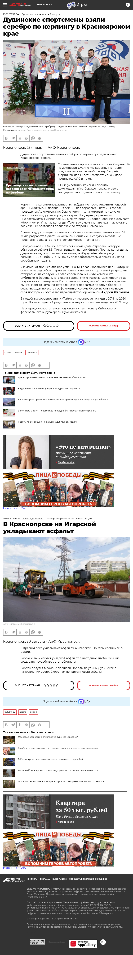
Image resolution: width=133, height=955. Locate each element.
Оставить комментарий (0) (103, 326)
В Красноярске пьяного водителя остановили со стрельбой (50, 759)
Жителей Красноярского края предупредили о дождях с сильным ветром (58, 770)
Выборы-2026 (59, 879)
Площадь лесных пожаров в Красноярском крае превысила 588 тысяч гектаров (61, 781)
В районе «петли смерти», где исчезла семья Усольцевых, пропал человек (58, 748)
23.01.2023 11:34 (11, 14)
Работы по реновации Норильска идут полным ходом (47, 421)
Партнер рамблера (56, 942)
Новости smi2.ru (14, 508)
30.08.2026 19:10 (11, 518)
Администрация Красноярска (19, 624)
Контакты (32, 879)
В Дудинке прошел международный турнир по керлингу (49, 388)
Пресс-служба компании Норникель (46, 130)
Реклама (45, 879)
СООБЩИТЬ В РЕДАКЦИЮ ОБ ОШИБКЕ (88, 879)
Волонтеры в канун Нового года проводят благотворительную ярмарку (57, 410)
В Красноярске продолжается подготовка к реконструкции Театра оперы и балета (63, 399)
